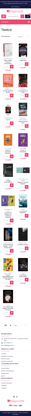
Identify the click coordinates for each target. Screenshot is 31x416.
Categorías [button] (4, 22)
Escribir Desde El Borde (8, 91)
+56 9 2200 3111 (8, 343)
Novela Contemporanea (7, 371)
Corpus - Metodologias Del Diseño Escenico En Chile (8, 277)
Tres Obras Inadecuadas (23, 275)
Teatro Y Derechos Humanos (8, 151)
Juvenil (3, 376)
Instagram (4, 388)
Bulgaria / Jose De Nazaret (23, 183)
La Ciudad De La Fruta (23, 91)
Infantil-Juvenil (5, 373)
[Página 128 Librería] (15, 11)
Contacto (3, 353)
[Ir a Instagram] (14, 397)
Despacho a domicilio (7, 361)
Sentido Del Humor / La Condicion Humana (8, 215)
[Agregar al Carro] (11, 66)
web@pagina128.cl (9, 345)
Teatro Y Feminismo (23, 150)
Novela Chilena (5, 368)
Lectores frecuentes (6, 383)
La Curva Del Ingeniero (23, 211)
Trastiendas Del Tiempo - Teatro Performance (8, 246)
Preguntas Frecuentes (7, 356)
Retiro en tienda (5, 359)
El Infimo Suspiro (23, 244)
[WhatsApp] (17, 397)
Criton (8, 119)
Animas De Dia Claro (23, 122)
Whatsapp (4, 385)
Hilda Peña (23, 60)
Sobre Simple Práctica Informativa (8, 62)
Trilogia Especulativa (8, 181)
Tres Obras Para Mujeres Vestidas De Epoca (8, 308)
